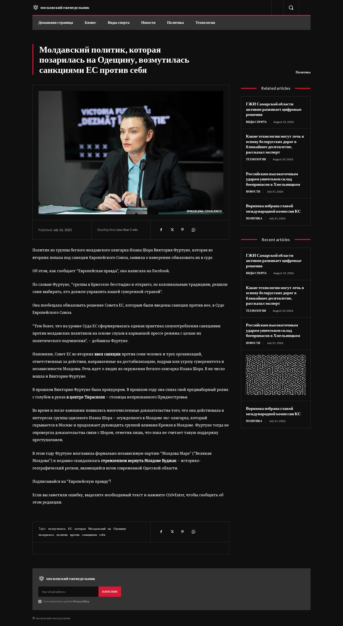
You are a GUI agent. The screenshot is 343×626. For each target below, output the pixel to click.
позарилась (46, 535)
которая (80, 528)
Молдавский (96, 528)
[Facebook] (161, 229)
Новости (253, 191)
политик (62, 535)
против (75, 535)
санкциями (89, 535)
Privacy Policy (81, 601)
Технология (256, 159)
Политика (303, 72)
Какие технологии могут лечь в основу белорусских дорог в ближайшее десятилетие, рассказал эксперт (275, 143)
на (109, 528)
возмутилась (57, 528)
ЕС (70, 528)
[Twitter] (171, 229)
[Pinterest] (182, 229)
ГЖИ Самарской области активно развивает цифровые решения (273, 109)
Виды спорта (256, 122)
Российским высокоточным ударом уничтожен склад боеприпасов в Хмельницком (273, 179)
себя (102, 535)
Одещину (119, 528)
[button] (291, 7)
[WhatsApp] (193, 229)
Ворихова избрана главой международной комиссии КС (273, 208)
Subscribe (110, 591)
